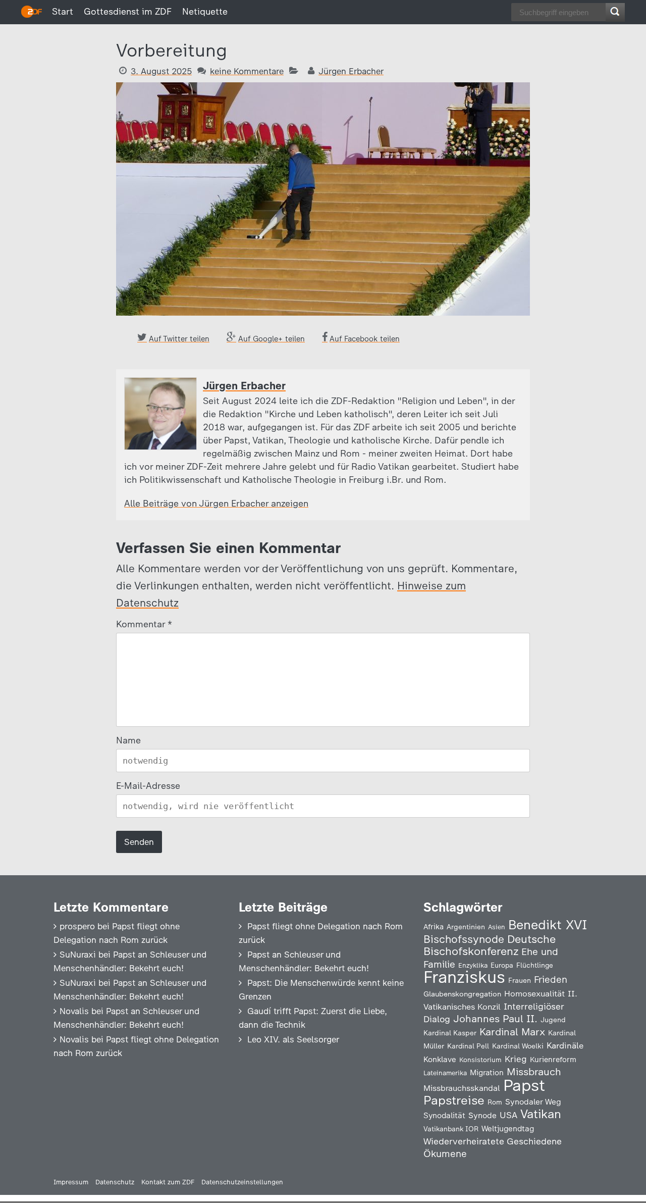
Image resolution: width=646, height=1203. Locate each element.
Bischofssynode (463, 939)
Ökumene (445, 1154)
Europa (502, 965)
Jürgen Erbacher (351, 71)
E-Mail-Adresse (148, 785)
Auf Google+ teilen (271, 338)
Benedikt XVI (547, 924)
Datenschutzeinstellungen (242, 1182)
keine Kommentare (247, 71)
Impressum (70, 1182)
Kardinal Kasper (449, 1033)
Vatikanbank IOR (450, 1129)
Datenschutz (114, 1182)
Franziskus (464, 977)
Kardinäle (565, 1045)
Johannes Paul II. (495, 1019)
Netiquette (205, 11)
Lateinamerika (445, 1073)
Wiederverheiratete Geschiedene (492, 1141)
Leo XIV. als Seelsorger (293, 1039)
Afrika (433, 926)
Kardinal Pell (468, 1046)
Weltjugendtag (507, 1128)
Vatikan (540, 1114)
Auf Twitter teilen (179, 338)
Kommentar (143, 624)
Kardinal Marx (512, 1032)
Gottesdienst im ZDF (128, 11)
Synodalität (444, 1115)
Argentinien (466, 927)
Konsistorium (480, 1060)
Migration (487, 1072)
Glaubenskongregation (462, 993)
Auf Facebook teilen (365, 338)
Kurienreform (553, 1059)
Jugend (553, 1020)
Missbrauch (534, 1072)
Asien (496, 927)
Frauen (519, 980)
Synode (482, 1115)
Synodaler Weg (533, 1102)
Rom (495, 1102)
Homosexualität (534, 993)
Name (128, 740)
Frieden (550, 979)
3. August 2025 (161, 71)
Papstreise (453, 1100)
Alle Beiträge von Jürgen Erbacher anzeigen (216, 503)
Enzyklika (473, 965)
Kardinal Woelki (518, 1046)
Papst (524, 1085)
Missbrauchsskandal (461, 1088)
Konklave (439, 1059)
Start (62, 11)
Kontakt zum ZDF (167, 1182)
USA (508, 1115)
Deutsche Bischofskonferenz (489, 945)
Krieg (516, 1059)
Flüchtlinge (534, 965)
